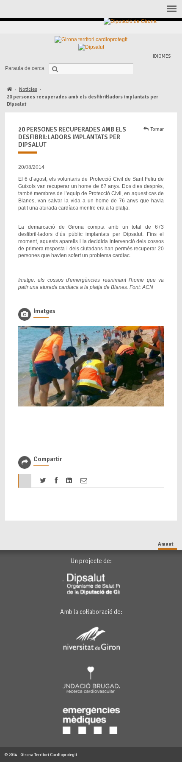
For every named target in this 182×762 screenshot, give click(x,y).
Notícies (28, 89)
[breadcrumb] (9, 90)
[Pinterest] (140, 27)
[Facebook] (120, 27)
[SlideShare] (169, 27)
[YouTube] (159, 27)
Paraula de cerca (24, 68)
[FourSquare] (150, 27)
